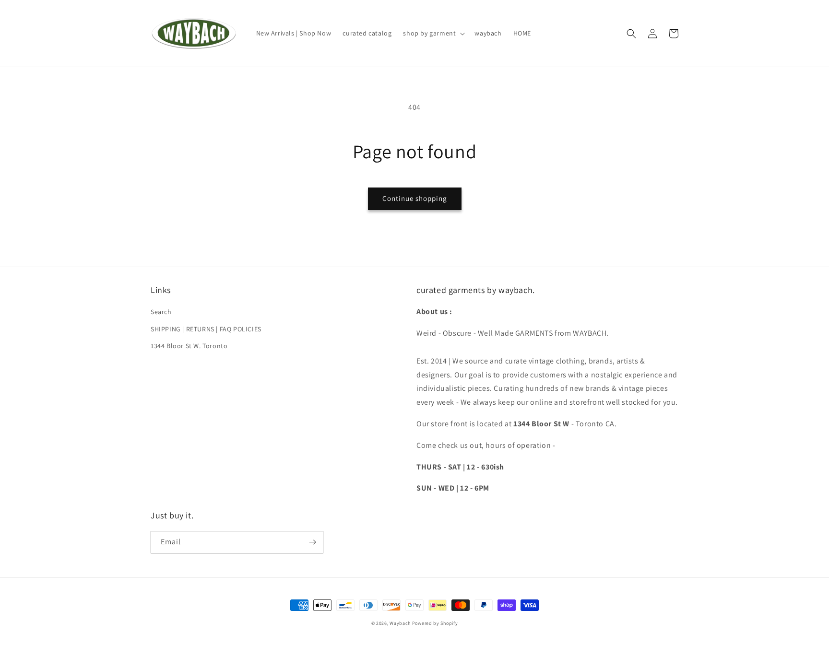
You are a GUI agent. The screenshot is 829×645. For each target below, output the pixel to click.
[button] (433, 33)
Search (161, 311)
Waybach (400, 623)
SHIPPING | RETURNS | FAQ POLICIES (206, 329)
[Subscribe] (312, 542)
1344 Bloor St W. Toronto (189, 345)
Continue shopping (414, 198)
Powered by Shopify (435, 623)
